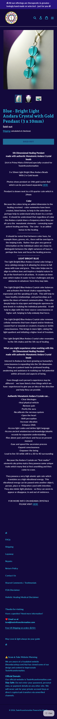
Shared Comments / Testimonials (20, 582)
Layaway (9, 554)
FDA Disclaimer (12, 590)
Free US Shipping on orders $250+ (20, 628)
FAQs (7, 539)
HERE (45, 185)
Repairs (8, 561)
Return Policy (11, 568)
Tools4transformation (24, 710)
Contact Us (10, 575)
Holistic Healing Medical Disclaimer (22, 597)
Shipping (6, 131)
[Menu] (52, 18)
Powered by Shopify (40, 710)
